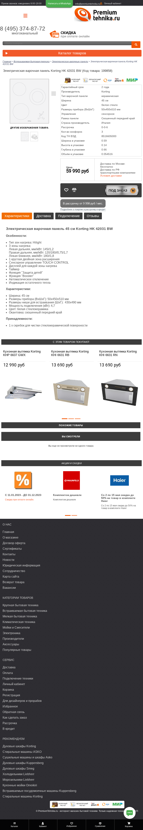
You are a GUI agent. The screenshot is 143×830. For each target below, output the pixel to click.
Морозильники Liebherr (18, 779)
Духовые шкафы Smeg (18, 768)
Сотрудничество (14, 571)
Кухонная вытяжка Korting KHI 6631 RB (70, 353)
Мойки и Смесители (16, 627)
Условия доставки (111, 175)
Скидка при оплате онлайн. (19, 499)
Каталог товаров (72, 53)
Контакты (9, 554)
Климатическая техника (19, 622)
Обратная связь (14, 712)
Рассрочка (10, 723)
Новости (8, 559)
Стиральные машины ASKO (22, 751)
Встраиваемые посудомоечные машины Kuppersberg (39, 790)
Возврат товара (13, 582)
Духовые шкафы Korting (19, 746)
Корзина (8, 689)
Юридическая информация (21, 565)
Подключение (69, 216)
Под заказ (118, 190)
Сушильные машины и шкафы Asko (27, 757)
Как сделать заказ (15, 717)
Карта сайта (11, 576)
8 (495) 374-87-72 (22, 28)
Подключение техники (18, 678)
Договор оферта (14, 543)
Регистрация (11, 695)
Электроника (11, 633)
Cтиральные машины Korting (23, 796)
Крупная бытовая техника (20, 605)
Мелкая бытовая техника (20, 616)
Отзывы (93, 216)
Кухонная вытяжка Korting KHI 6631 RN (118, 353)
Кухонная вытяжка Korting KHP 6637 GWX (22, 353)
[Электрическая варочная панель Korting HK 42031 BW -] (25, 136)
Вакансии (9, 587)
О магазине (10, 537)
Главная (8, 531)
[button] (64, 418)
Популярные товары (17, 649)
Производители (13, 638)
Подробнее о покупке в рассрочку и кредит (83, 209)
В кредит (9, 728)
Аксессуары (11, 644)
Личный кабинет (112, 3)
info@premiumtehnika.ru (87, 4)
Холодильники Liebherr (18, 774)
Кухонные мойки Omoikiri (20, 785)
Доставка (43, 216)
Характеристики (16, 216)
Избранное (10, 706)
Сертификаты (12, 548)
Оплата (8, 672)
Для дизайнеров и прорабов (22, 700)
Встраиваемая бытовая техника (25, 610)
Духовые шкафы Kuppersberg (23, 763)
